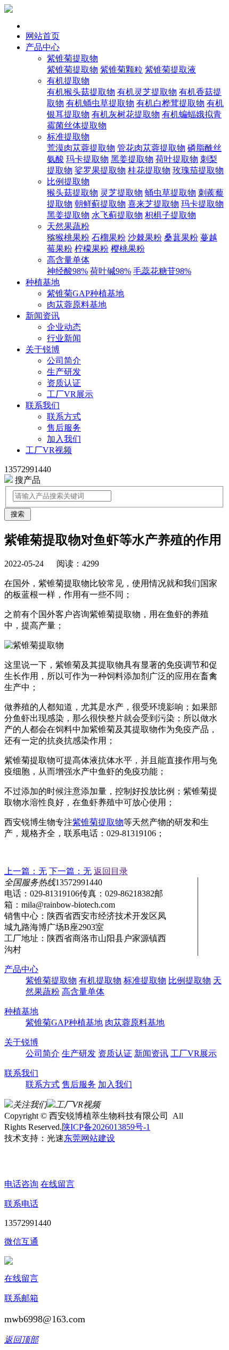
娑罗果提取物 (100, 170)
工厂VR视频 (49, 450)
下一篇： (70, 871)
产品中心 (43, 47)
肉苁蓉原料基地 (77, 304)
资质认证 (64, 382)
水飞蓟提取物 (117, 215)
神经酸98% (67, 271)
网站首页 (43, 36)
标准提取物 (68, 136)
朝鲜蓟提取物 (100, 203)
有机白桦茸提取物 (170, 103)
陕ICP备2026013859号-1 (106, 1126)
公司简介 (64, 360)
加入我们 (64, 438)
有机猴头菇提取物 (81, 91)
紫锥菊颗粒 (121, 69)
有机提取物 (68, 80)
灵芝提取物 (121, 192)
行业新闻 (64, 338)
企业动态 (64, 327)
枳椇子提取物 (170, 215)
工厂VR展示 (70, 394)
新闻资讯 (43, 315)
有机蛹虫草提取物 (100, 103)
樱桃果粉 (128, 248)
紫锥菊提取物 (72, 58)
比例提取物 (68, 181)
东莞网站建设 (89, 1138)
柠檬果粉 (92, 248)
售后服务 (64, 427)
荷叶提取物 (177, 159)
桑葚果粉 (181, 237)
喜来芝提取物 (153, 203)
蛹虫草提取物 (170, 192)
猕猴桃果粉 (68, 237)
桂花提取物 (149, 170)
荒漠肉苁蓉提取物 (81, 147)
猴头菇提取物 (72, 192)
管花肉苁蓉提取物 (151, 147)
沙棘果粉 (145, 237)
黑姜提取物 (132, 159)
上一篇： (25, 871)
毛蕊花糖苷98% (162, 271)
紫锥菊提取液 (170, 69)
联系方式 (64, 416)
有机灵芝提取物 (147, 91)
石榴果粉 (109, 237)
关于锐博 (43, 349)
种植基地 (43, 282)
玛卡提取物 (87, 159)
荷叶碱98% (110, 271)
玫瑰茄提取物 (198, 170)
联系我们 (43, 405)
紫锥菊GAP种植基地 (85, 293)
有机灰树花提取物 (126, 114)
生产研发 (64, 371)
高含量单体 (68, 259)
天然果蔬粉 (68, 226)
